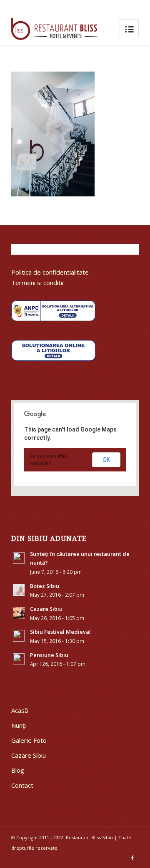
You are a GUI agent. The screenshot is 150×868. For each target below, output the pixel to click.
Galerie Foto (29, 740)
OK (106, 459)
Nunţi (18, 725)
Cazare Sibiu (28, 755)
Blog (17, 770)
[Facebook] (132, 857)
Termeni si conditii (37, 282)
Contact (22, 785)
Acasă (19, 710)
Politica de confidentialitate (50, 272)
